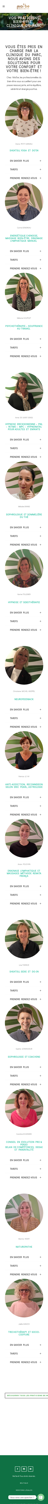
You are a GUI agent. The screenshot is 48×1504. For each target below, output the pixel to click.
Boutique (24, 1483)
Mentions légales (24, 1490)
